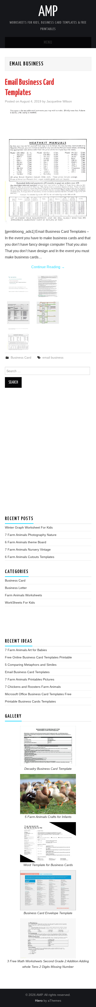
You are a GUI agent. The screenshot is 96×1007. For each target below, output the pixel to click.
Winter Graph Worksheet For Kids (29, 527)
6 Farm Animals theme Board (25, 542)
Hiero (39, 1000)
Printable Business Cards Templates (30, 701)
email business (52, 357)
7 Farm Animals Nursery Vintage (28, 549)
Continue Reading (48, 267)
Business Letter (16, 588)
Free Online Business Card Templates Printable (38, 657)
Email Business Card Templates (27, 672)
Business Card (21, 357)
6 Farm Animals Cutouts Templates (29, 557)
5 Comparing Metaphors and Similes (30, 664)
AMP (48, 12)
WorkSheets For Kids (20, 602)
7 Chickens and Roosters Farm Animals (33, 686)
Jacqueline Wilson (59, 101)
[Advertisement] (48, 454)
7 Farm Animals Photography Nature (30, 535)
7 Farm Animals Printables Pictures (29, 679)
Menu (48, 43)
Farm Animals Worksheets (23, 595)
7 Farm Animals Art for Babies (26, 650)
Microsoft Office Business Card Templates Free (38, 694)
